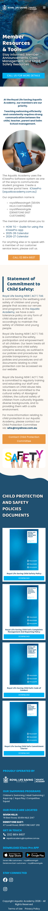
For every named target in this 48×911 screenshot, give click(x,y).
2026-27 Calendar (17, 236)
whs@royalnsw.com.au (22, 428)
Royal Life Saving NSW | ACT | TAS (22, 296)
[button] (44, 8)
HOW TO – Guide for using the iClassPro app (24, 228)
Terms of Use (15, 908)
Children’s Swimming (14, 795)
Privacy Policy (32, 908)
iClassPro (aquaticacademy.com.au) (21, 190)
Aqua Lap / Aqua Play (14, 798)
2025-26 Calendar (17, 233)
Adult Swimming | (35, 795)
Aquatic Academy (24, 901)
